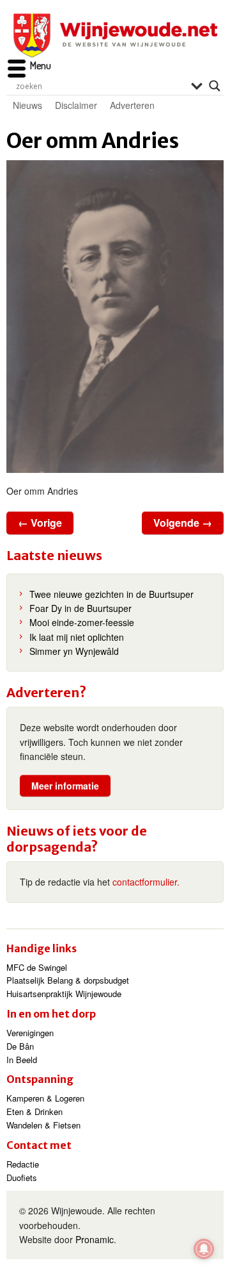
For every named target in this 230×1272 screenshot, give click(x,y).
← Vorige (40, 522)
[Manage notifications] (204, 1249)
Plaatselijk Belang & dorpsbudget (67, 980)
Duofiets (21, 1177)
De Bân (20, 1046)
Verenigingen (30, 1033)
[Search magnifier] (215, 86)
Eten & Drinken (34, 1111)
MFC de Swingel (36, 967)
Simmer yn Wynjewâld (74, 651)
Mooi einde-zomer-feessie (81, 622)
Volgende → (182, 522)
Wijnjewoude (115, 35)
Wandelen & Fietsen (43, 1125)
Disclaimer (76, 105)
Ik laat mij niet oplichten (76, 637)
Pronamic (94, 1239)
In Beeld (21, 1059)
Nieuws (27, 105)
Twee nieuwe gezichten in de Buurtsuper (111, 594)
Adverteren (132, 105)
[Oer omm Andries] (115, 316)
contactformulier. (146, 881)
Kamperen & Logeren (45, 1098)
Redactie (22, 1164)
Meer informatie (65, 785)
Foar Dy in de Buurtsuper (80, 608)
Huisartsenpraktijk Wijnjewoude (63, 993)
